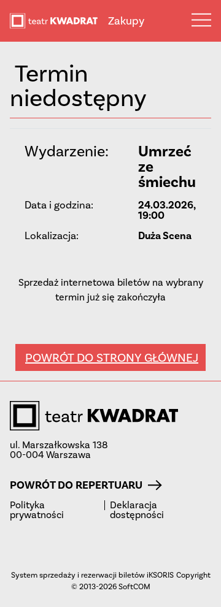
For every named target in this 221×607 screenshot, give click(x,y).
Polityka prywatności (37, 510)
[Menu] (201, 19)
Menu (201, 19)
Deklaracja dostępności (137, 510)
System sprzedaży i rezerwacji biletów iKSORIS (92, 574)
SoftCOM (134, 586)
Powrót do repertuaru (76, 485)
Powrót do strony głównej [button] (111, 357)
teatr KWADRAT (59, 21)
